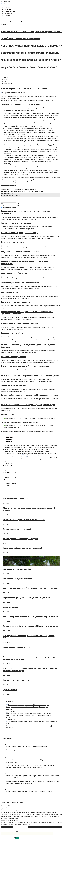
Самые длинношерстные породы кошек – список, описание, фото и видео (24, 431)
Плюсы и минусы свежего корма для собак (19, 323)
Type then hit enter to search (37, 827)
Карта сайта (4, 808)
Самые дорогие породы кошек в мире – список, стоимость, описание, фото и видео (33, 726)
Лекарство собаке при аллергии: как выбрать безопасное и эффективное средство (27, 312)
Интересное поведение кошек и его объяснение (24, 519)
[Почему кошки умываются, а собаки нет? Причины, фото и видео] (27, 705)
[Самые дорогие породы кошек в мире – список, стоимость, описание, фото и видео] (33, 724)
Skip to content (5, 2)
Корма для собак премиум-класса (15, 302)
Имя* (17, 203)
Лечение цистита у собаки (12, 333)
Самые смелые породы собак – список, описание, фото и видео (31, 588)
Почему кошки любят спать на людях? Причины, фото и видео (28, 404)
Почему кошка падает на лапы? (17, 529)
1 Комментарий (11, 711)
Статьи (6, 81)
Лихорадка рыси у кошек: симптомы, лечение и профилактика (30, 616)
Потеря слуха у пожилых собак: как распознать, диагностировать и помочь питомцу (24, 558)
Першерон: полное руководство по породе (19, 232)
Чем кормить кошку (9, 292)
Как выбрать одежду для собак (17, 569)
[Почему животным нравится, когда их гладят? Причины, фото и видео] (29, 713)
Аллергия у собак (10, 607)
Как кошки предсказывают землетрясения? (20, 282)
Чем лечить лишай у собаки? (13, 356)
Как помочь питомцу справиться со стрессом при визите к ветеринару (26, 212)
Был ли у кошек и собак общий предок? (20, 538)
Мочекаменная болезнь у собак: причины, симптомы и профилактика (24, 262)
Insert (16, 837)
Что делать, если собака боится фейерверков (21, 251)
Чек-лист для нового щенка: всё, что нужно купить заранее (26, 366)
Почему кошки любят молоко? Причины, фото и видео (29, 746)
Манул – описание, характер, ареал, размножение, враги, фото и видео (30, 509)
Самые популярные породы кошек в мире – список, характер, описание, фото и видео (30, 669)
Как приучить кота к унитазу (13, 385)
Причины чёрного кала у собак (14, 242)
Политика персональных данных (11, 810)
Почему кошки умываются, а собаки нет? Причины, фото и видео (28, 636)
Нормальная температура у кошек (16, 223)
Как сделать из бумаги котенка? (17, 578)
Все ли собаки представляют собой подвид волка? (17, 422)
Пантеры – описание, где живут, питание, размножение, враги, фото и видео (28, 345)
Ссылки (8, 485)
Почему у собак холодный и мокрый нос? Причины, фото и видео (29, 395)
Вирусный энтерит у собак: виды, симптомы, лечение (26, 597)
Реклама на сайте (11, 483)
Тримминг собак (10, 689)
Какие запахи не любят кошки (14, 273)
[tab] (9, 437)
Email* (18, 205)
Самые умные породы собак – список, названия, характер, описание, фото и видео (29, 658)
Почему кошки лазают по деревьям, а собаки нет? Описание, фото (30, 375)
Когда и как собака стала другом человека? (22, 548)
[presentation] (33, 437)
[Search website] (5, 18)
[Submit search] (17, 831)
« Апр (4, 461)
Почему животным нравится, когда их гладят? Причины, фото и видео (28, 715)
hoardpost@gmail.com (20, 21)
